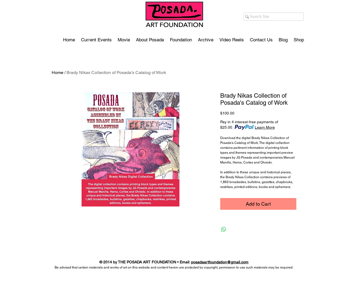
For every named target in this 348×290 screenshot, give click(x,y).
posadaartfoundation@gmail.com (219, 262)
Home (57, 72)
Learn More (265, 127)
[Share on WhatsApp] (223, 229)
